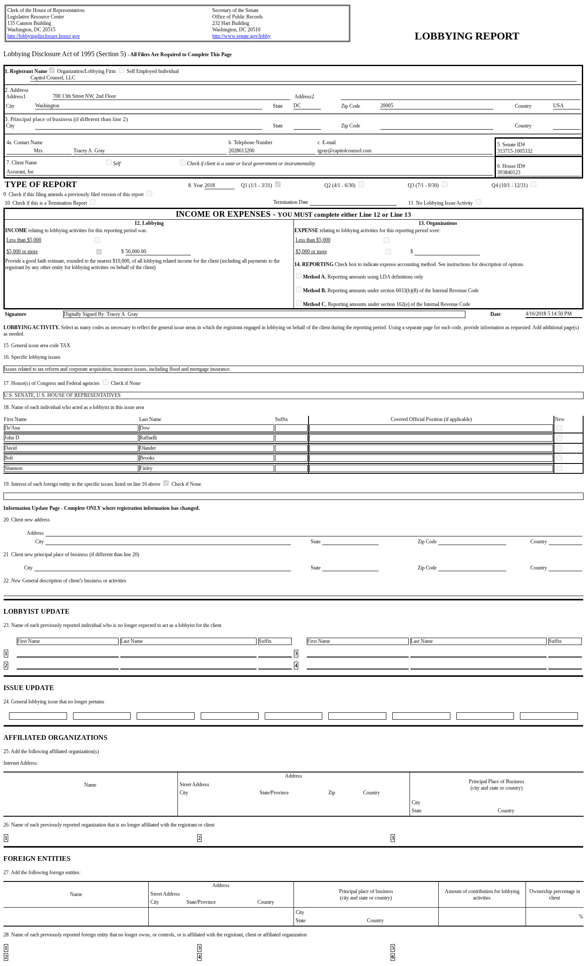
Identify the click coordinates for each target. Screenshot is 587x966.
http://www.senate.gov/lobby (241, 36)
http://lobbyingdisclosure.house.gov (43, 36)
